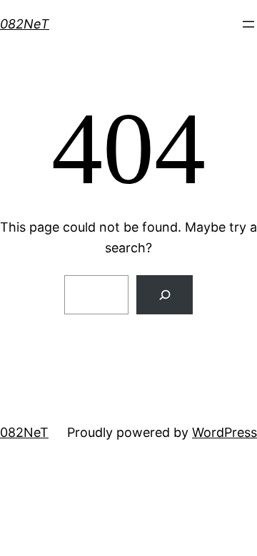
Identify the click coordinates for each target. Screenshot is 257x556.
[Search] (164, 294)
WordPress (224, 432)
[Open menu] (248, 24)
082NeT (24, 23)
